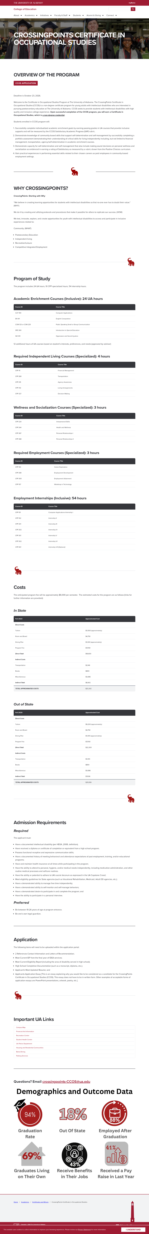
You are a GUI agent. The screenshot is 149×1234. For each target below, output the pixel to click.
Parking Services (22, 1056)
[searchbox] (119, 9)
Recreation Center (22, 1035)
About (16, 15)
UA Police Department (24, 1043)
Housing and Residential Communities (29, 1048)
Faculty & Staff (60, 15)
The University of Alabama (38, 1224)
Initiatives (44, 15)
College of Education (25, 9)
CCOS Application (25, 83)
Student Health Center (24, 1039)
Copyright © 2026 (26, 1224)
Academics (30, 15)
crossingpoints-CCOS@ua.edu (66, 1081)
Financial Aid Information (25, 1031)
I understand (133, 1229)
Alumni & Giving (94, 15)
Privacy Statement (84, 1229)
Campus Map (20, 1027)
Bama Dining (20, 1052)
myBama (132, 3)
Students (77, 15)
